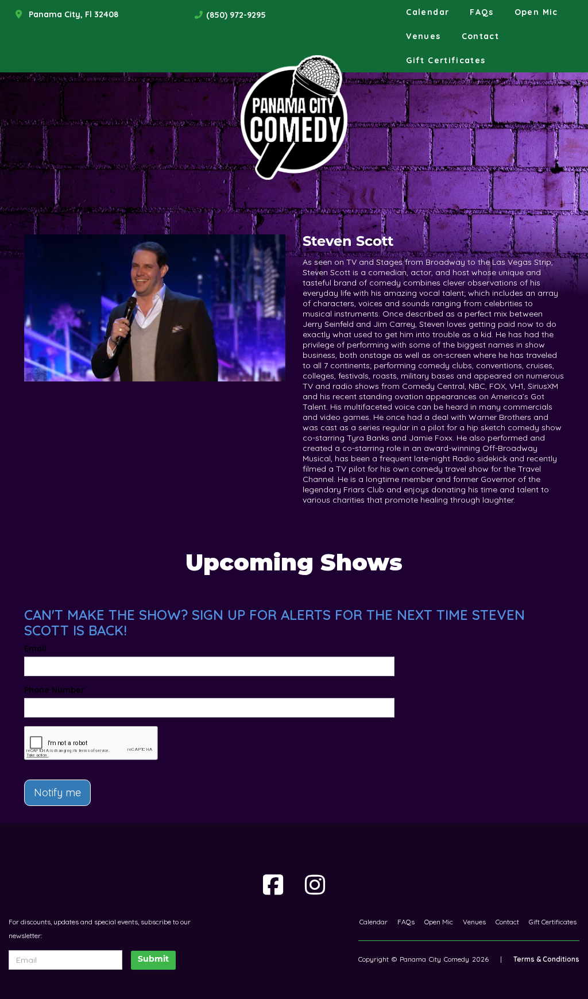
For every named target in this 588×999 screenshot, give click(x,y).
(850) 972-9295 (236, 15)
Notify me (57, 792)
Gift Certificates (445, 60)
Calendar (427, 12)
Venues (423, 36)
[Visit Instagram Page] (315, 884)
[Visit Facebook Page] (273, 884)
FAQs (481, 12)
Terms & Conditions (546, 959)
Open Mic (536, 12)
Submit (153, 959)
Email (35, 648)
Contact (481, 36)
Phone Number (54, 690)
